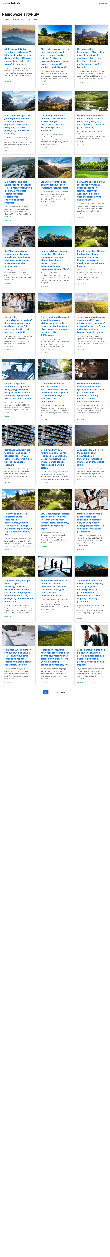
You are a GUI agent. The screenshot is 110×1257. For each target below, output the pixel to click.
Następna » (60, 692)
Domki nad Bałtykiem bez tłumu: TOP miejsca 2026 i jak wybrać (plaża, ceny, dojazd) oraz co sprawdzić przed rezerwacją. (91, 121)
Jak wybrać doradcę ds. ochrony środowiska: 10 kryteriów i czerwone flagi (54, 185)
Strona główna (102, 3)
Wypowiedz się (11, 3)
